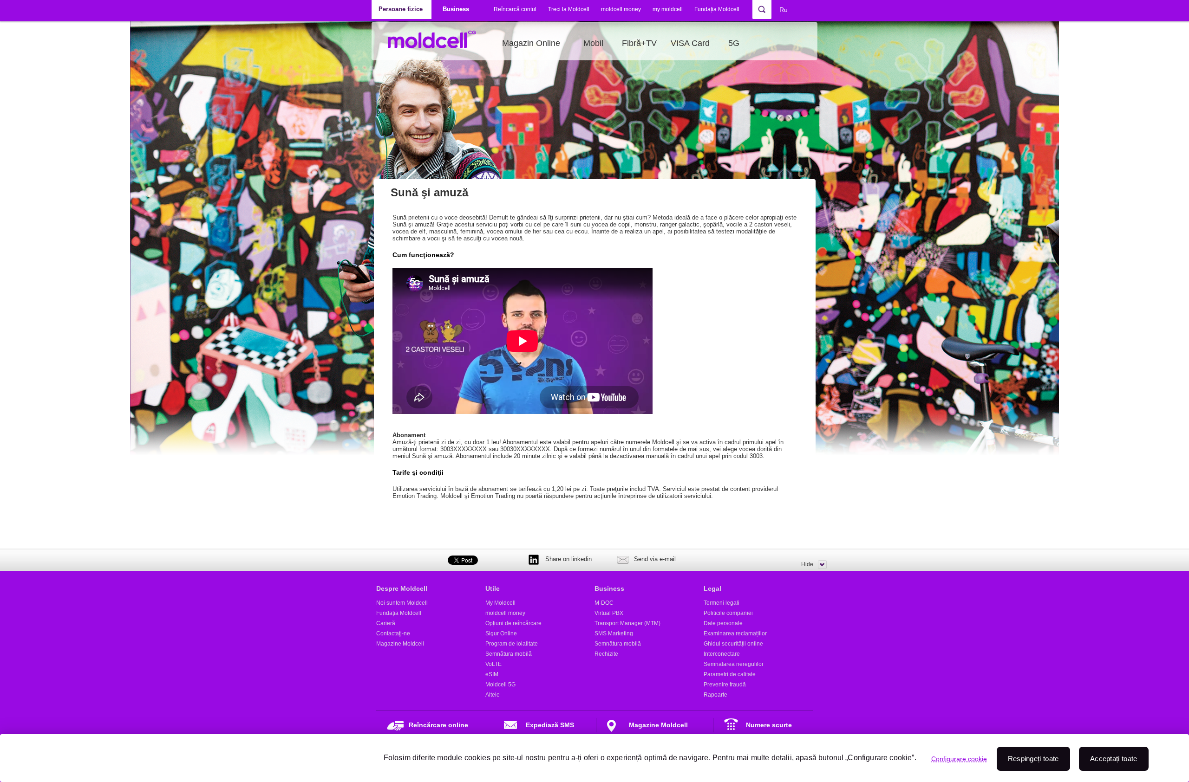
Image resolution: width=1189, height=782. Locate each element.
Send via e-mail (655, 559)
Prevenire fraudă (725, 684)
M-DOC (604, 603)
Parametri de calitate (730, 674)
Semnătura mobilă (508, 654)
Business (609, 588)
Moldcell (437, 43)
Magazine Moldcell (400, 643)
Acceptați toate (1113, 759)
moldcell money (621, 9)
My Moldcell (500, 603)
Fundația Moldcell (716, 9)
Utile (492, 588)
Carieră (385, 623)
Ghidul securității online (733, 643)
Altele (492, 695)
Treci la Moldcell (568, 9)
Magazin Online (531, 43)
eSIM (491, 674)
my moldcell (668, 9)
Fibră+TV (639, 43)
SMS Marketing (613, 633)
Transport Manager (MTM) (627, 623)
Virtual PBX (608, 613)
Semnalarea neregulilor (734, 664)
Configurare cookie (959, 759)
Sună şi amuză (429, 192)
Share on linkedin (568, 559)
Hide (807, 564)
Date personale (723, 623)
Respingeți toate (1033, 759)
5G (733, 43)
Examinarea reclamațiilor (735, 633)
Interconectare (722, 654)
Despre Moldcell (401, 588)
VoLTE (493, 664)
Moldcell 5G (500, 684)
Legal (712, 588)
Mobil (593, 43)
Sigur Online (501, 633)
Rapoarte (715, 695)
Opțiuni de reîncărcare (513, 623)
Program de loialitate (511, 643)
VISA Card (690, 43)
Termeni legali (721, 603)
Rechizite (606, 654)
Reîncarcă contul (515, 9)
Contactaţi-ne (393, 633)
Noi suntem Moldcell (402, 603)
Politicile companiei (728, 613)
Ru (783, 9)
